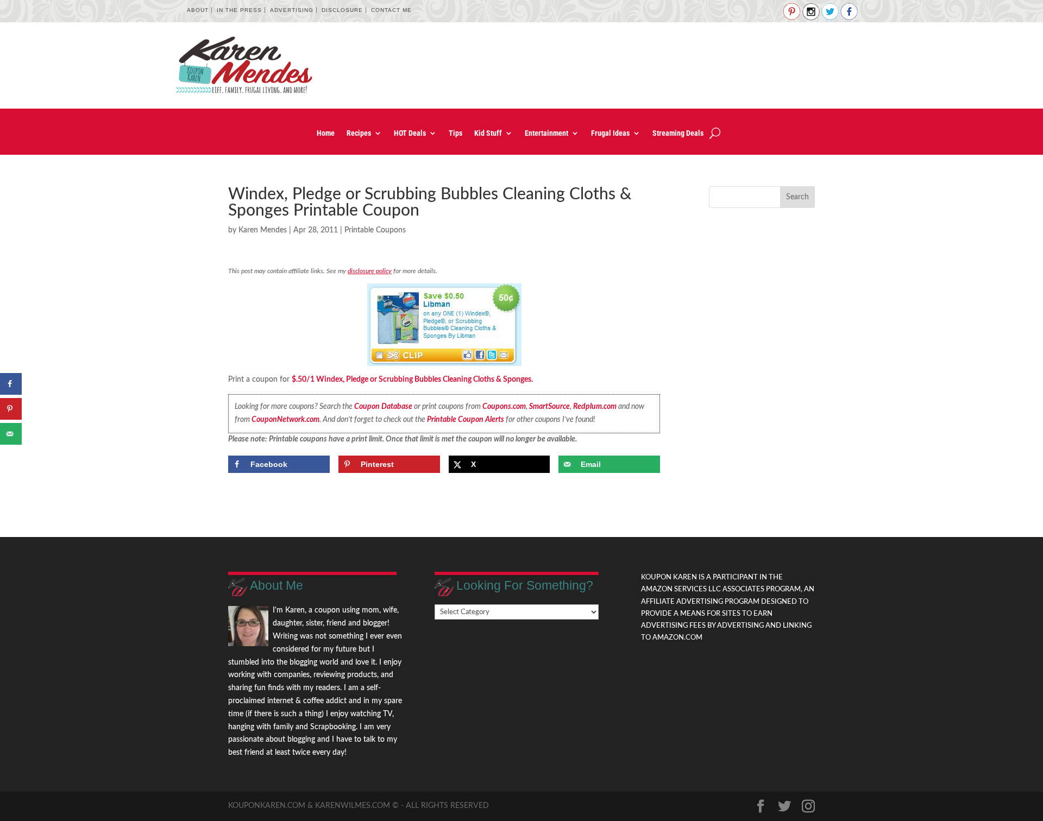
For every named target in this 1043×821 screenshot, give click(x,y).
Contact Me (391, 10)
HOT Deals (410, 133)
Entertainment (546, 133)
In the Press (239, 10)
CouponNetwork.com (285, 420)
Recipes (359, 133)
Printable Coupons (375, 230)
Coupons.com (504, 406)
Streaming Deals (677, 133)
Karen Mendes (262, 230)
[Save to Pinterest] (11, 409)
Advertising (291, 10)
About (198, 10)
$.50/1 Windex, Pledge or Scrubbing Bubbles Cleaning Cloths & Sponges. (412, 379)
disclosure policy (370, 271)
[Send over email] (11, 434)
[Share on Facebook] (11, 384)
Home (326, 133)
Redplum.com (595, 406)
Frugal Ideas (610, 133)
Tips (455, 133)
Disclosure (342, 10)
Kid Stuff (488, 133)
